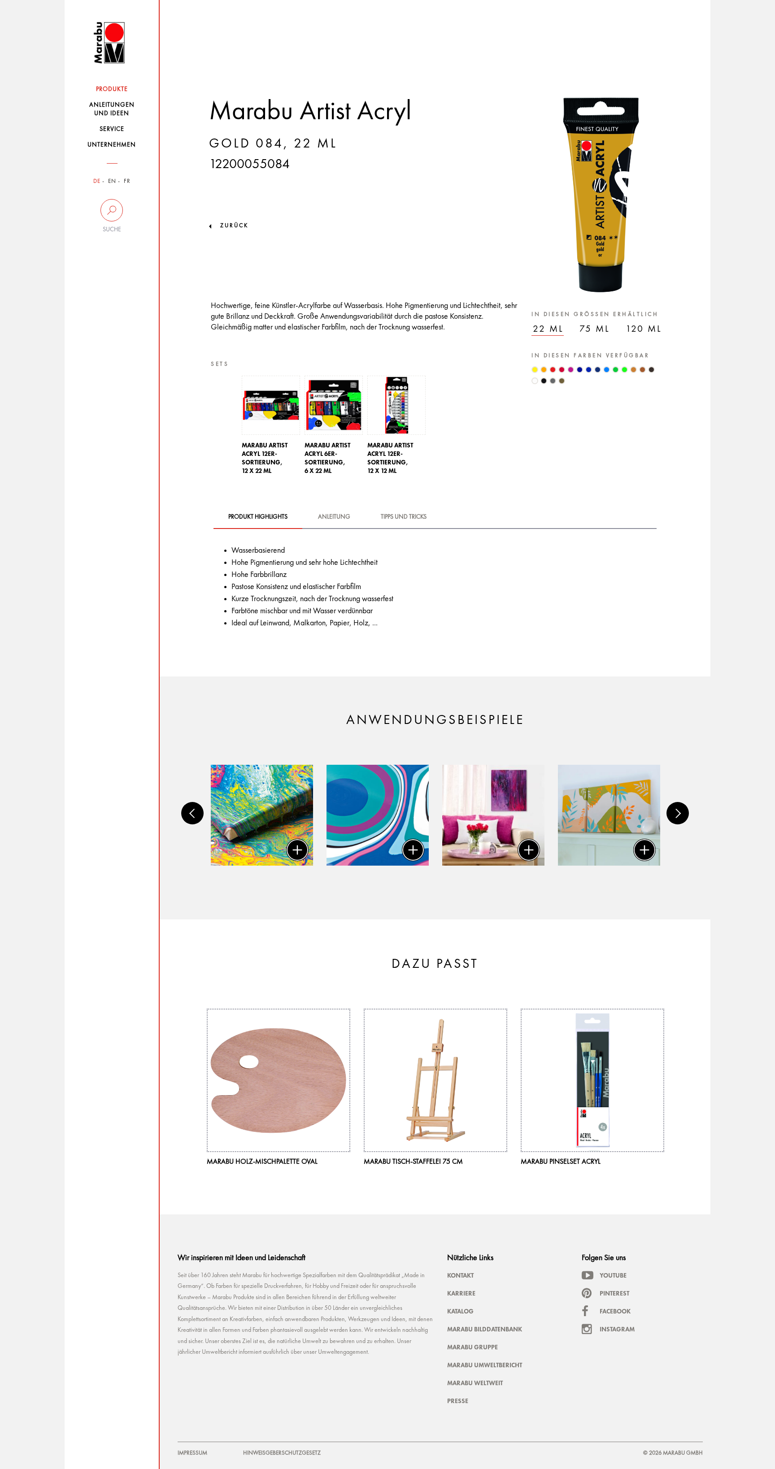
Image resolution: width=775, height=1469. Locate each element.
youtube (613, 1275)
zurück (234, 226)
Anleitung (334, 517)
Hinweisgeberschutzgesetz (282, 1453)
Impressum (192, 1453)
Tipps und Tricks (404, 517)
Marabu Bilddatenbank (484, 1329)
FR (127, 181)
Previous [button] (192, 813)
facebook (615, 1311)
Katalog (460, 1311)
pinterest (614, 1293)
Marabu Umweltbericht (484, 1365)
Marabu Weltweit (475, 1383)
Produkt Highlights (257, 517)
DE (96, 181)
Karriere (461, 1293)
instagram (617, 1329)
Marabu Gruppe (472, 1347)
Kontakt (460, 1275)
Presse (457, 1401)
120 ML (644, 329)
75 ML (594, 329)
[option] (270, 428)
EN (112, 181)
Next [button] (677, 813)
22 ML (548, 329)
